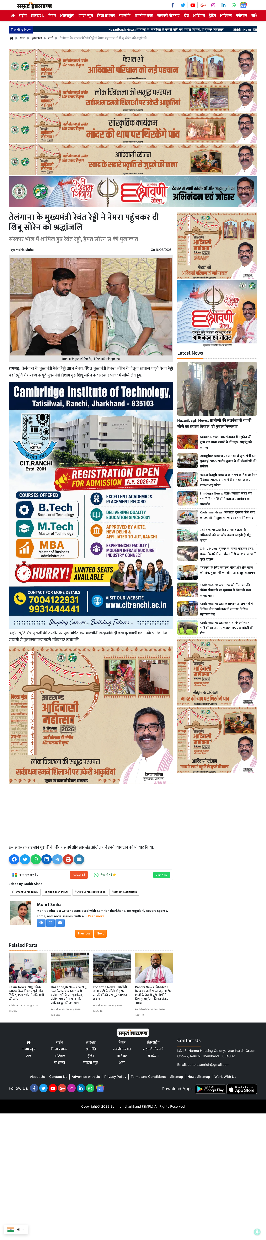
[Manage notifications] (257, 1232)
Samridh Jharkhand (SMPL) (132, 1106)
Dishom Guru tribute (125, 892)
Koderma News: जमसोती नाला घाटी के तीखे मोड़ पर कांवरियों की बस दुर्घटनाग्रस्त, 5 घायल (111, 993)
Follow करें (79, 874)
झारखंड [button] (36, 16)
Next (100, 933)
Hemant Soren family (26, 892)
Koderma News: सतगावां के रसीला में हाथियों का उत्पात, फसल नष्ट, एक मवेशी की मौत (227, 628)
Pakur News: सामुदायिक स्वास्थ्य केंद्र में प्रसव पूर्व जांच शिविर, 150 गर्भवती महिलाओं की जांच (26, 993)
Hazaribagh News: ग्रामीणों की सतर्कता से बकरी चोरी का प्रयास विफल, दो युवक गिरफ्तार (110, 29)
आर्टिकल (199, 16)
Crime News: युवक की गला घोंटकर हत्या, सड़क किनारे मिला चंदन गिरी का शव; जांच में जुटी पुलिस (227, 554)
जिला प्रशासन (106, 16)
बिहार (52, 16)
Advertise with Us (86, 1077)
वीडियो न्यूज (90, 1063)
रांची (50, 38)
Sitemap (176, 1077)
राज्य (22, 38)
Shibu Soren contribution (91, 892)
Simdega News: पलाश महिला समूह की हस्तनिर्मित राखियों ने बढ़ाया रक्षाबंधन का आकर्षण (226, 499)
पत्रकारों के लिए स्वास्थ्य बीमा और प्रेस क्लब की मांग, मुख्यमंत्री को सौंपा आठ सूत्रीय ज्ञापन (227, 570)
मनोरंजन (241, 16)
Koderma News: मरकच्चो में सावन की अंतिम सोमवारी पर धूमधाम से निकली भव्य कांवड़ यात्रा (225, 591)
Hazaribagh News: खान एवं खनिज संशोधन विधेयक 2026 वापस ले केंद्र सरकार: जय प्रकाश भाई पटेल (228, 480)
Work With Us (225, 1077)
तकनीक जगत (144, 16)
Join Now (161, 874)
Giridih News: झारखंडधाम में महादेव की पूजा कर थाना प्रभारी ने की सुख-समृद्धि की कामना (226, 443)
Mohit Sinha (25, 250)
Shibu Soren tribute (57, 892)
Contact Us (58, 1077)
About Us (37, 1077)
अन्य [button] (122, 1063)
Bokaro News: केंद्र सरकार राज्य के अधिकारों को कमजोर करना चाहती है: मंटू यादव (225, 535)
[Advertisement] (91, 814)
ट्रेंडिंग (212, 16)
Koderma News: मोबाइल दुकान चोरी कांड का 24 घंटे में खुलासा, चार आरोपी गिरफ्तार (227, 515)
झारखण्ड (37, 38)
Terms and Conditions (148, 1077)
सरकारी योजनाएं (168, 16)
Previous (84, 933)
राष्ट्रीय (23, 16)
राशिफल (59, 1063)
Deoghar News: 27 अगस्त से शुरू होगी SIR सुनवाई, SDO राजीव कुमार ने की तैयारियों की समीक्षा (228, 461)
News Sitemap (198, 1077)
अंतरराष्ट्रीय (67, 16)
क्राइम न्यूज (86, 16)
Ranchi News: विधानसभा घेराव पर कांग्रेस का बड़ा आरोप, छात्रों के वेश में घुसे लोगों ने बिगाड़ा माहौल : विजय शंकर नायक (153, 995)
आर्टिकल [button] (226, 16)
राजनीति (125, 16)
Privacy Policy (115, 1077)
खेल (186, 16)
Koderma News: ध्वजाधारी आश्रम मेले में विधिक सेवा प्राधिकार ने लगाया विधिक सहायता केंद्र (226, 609)
